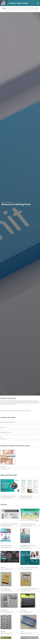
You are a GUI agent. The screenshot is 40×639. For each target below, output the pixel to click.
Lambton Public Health (18, 3)
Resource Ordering (24, 410)
